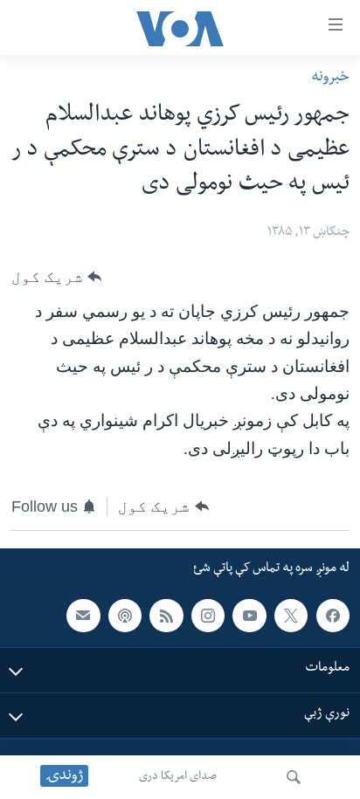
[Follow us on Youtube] (249, 615)
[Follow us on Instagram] (208, 615)
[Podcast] (125, 615)
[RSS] (166, 615)
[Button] (56, 277)
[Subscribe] (83, 615)
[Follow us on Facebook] (333, 615)
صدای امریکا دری (178, 777)
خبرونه (330, 78)
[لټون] (293, 777)
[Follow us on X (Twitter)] (291, 615)
